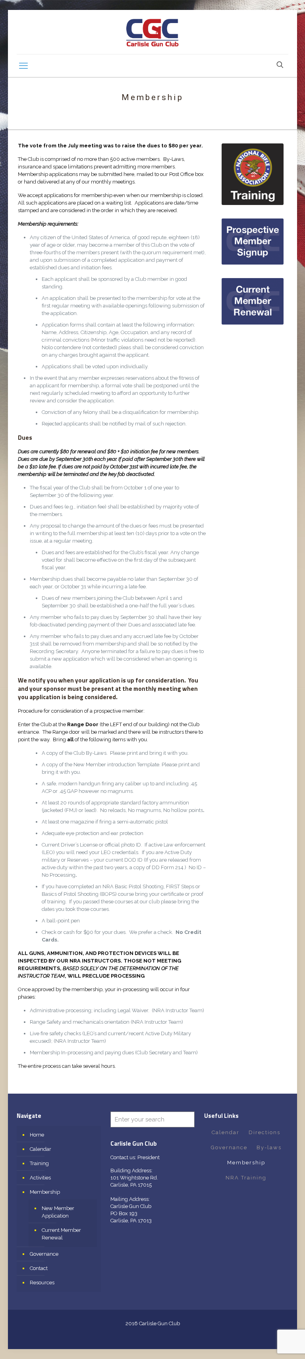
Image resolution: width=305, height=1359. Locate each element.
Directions (264, 1132)
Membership (45, 1192)
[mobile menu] (23, 65)
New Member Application (58, 1212)
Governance (44, 1254)
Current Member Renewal (61, 1234)
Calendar (40, 1149)
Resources (42, 1283)
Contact (39, 1268)
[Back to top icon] (267, 1342)
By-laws (269, 1147)
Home (37, 1135)
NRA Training (246, 1178)
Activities (40, 1178)
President (148, 1157)
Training (39, 1163)
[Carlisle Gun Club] (152, 32)
